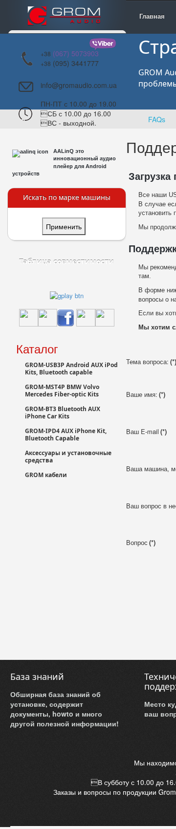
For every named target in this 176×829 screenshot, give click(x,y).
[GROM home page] (66, 16)
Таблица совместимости (66, 261)
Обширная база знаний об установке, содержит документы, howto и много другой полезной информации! (64, 708)
